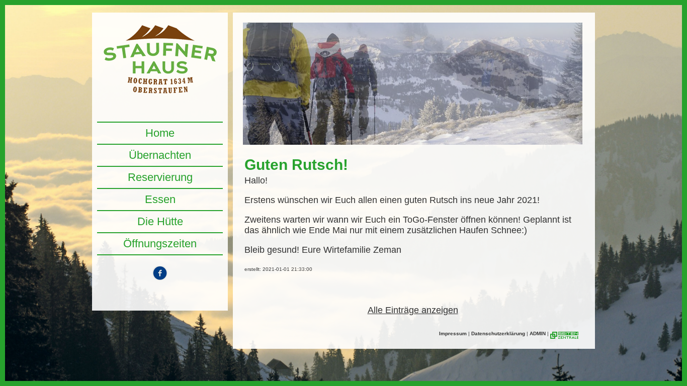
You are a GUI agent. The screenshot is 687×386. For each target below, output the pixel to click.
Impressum (453, 333)
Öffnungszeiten (160, 243)
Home (160, 133)
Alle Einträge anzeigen (413, 310)
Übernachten (160, 155)
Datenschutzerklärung (498, 333)
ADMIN (538, 333)
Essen (160, 199)
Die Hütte (160, 221)
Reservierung (160, 177)
